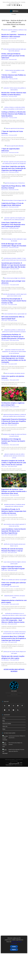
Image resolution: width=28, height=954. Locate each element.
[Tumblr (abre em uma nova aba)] (16, 5)
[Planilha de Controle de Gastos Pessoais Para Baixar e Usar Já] (14, 546)
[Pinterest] (22, 706)
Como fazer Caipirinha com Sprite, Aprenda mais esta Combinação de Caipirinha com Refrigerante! (13, 168)
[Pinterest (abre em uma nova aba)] (11, 5)
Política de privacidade (9, 759)
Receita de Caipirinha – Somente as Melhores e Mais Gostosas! (13, 35)
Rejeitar (14, 949)
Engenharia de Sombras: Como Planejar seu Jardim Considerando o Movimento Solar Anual (13, 491)
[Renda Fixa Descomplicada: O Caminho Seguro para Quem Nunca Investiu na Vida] (14, 296)
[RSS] (18, 710)
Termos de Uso (19, 759)
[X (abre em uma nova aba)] (7, 5)
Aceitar (14, 946)
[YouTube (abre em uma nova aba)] (19, 5)
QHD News (8, 762)
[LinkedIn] (18, 706)
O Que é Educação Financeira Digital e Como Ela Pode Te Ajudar (13, 568)
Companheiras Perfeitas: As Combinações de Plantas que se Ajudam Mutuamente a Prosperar (13, 336)
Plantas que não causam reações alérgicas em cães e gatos (12, 657)
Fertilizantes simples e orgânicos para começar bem (12, 404)
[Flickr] (5, 710)
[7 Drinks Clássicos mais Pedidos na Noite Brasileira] (14, 72)
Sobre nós (5, 726)
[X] (5, 706)
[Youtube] (13, 710)
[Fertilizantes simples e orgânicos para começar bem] (14, 400)
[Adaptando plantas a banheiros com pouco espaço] (14, 597)
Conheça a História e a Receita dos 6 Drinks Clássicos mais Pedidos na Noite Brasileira (13, 114)
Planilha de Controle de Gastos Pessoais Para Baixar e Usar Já (12, 550)
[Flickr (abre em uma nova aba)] (17, 5)
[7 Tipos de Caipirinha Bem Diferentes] (14, 146)
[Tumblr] (9, 710)
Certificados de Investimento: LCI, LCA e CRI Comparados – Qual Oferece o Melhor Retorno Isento (13, 620)
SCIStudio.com (14, 762)
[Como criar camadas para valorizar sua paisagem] (14, 579)
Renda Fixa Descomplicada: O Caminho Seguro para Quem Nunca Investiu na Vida (13, 301)
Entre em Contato (7, 723)
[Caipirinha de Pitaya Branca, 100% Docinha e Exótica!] (14, 183)
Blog (4, 720)
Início (4, 718)
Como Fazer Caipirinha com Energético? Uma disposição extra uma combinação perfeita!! (13, 224)
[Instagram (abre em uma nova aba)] (12, 5)
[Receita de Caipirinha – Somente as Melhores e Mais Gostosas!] (14, 31)
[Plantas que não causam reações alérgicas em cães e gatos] (14, 653)
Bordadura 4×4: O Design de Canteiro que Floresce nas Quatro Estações (13, 441)
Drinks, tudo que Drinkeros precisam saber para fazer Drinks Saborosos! (13, 56)
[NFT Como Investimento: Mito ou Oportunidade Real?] (14, 314)
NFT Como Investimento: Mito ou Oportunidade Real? (12, 318)
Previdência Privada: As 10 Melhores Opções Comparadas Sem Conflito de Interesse (13, 511)
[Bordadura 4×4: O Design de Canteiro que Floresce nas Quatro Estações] (14, 436)
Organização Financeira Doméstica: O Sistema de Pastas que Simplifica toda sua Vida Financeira (13, 421)
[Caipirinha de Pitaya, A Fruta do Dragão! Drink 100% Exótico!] (14, 200)
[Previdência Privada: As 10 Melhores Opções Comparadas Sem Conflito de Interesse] (14, 506)
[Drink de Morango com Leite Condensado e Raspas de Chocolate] (14, 241)
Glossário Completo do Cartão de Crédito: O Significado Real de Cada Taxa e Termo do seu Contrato (13, 463)
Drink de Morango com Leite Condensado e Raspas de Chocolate (13, 245)
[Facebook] (9, 706)
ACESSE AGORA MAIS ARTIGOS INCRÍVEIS (14, 670)
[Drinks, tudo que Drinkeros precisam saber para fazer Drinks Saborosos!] (14, 51)
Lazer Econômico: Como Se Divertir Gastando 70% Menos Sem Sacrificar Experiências (13, 531)
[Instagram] (13, 706)
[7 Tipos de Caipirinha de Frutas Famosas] (14, 128)
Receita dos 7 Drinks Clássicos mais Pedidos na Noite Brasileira (13, 94)
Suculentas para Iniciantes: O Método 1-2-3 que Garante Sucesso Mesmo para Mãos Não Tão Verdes (13, 265)
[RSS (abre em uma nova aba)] (21, 5)
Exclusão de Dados (14, 761)
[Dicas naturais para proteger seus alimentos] (14, 278)
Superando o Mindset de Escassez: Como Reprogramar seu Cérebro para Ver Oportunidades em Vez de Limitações (13, 359)
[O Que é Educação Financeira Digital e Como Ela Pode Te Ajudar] (14, 563)
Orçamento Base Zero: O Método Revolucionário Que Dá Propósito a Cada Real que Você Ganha (13, 638)
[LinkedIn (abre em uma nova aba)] (14, 5)
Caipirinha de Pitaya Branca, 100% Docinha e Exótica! (13, 187)
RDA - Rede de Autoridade (17, 764)
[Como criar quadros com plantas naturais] (14, 373)
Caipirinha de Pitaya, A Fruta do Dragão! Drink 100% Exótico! (12, 204)
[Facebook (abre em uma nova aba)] (9, 5)
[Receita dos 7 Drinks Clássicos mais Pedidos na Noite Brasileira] (14, 89)
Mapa (4, 729)
